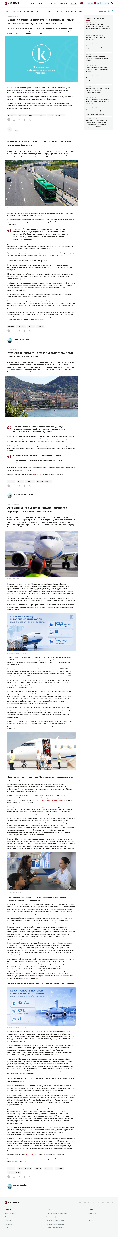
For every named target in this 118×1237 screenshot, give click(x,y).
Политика (8, 1217)
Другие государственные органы (32, 115)
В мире (7, 1228)
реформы (29, 1155)
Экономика (8, 1224)
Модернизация (14, 1172)
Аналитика (64, 3)
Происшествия (10, 1213)
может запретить (37, 474)
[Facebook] (24, 119)
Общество (60, 115)
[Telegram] (19, 119)
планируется (66, 1159)
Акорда (13, 11)
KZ (89, 3)
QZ (92, 3)
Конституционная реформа (65, 11)
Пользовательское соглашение (56, 1213)
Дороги (11, 326)
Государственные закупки (55, 1228)
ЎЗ (108, 3)
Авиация (38, 1168)
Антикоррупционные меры (55, 1224)
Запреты (11, 481)
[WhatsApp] (14, 119)
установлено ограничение (41, 255)
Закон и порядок (32, 11)
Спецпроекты (49, 11)
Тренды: (7, 11)
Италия (20, 481)
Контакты (91, 1217)
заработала (54, 312)
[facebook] (94, 1202)
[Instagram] (8, 119)
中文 (101, 3)
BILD (29, 372)
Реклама (90, 1220)
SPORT (73, 3)
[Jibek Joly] (103, 11)
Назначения (21, 11)
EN (98, 3)
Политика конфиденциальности (56, 1217)
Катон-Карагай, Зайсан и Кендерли (52, 800)
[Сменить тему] (82, 3)
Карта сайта (92, 1213)
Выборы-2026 (79, 11)
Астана (50, 115)
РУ (95, 3)
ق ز (105, 3)
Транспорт (12, 115)
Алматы (40, 326)
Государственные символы (55, 1220)
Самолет (11, 1168)
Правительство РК (24, 1168)
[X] (29, 119)
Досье (42, 11)
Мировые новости (44, 481)
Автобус (31, 326)
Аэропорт (59, 1168)
